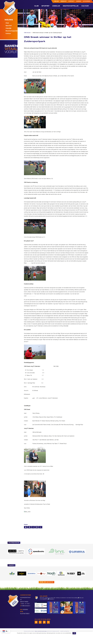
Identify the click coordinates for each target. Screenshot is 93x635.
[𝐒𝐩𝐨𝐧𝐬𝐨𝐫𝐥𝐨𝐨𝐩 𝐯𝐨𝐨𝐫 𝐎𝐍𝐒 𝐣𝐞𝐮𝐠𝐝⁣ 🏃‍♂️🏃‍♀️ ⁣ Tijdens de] (66, 608)
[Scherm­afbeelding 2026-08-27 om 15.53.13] (81, 573)
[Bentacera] (61, 573)
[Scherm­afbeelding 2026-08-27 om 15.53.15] (71, 573)
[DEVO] (12, 573)
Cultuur (8, 33)
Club (7, 23)
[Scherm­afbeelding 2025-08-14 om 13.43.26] (51, 573)
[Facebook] (36, 622)
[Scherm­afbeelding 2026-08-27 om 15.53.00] (16, 551)
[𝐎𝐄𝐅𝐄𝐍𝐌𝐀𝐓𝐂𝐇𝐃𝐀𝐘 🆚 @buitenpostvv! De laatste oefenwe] (54, 608)
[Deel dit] (29, 527)
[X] (40, 622)
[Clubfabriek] (31, 573)
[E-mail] (25, 527)
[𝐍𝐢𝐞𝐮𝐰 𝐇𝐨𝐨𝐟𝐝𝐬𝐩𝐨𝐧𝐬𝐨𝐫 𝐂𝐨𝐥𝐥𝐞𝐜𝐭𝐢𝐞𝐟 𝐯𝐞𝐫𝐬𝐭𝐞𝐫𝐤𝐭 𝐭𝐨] (41, 608)
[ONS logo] (9, 8)
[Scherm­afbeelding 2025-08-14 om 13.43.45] (41, 573)
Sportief (9, 25)
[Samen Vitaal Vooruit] (11, 49)
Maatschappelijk (11, 31)
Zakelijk (8, 28)
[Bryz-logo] (56, 551)
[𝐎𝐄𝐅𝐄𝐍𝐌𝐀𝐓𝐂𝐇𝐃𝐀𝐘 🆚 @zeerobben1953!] (79, 608)
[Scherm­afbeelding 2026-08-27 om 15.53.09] (77, 551)
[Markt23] (21, 573)
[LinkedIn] (44, 622)
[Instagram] (48, 622)
